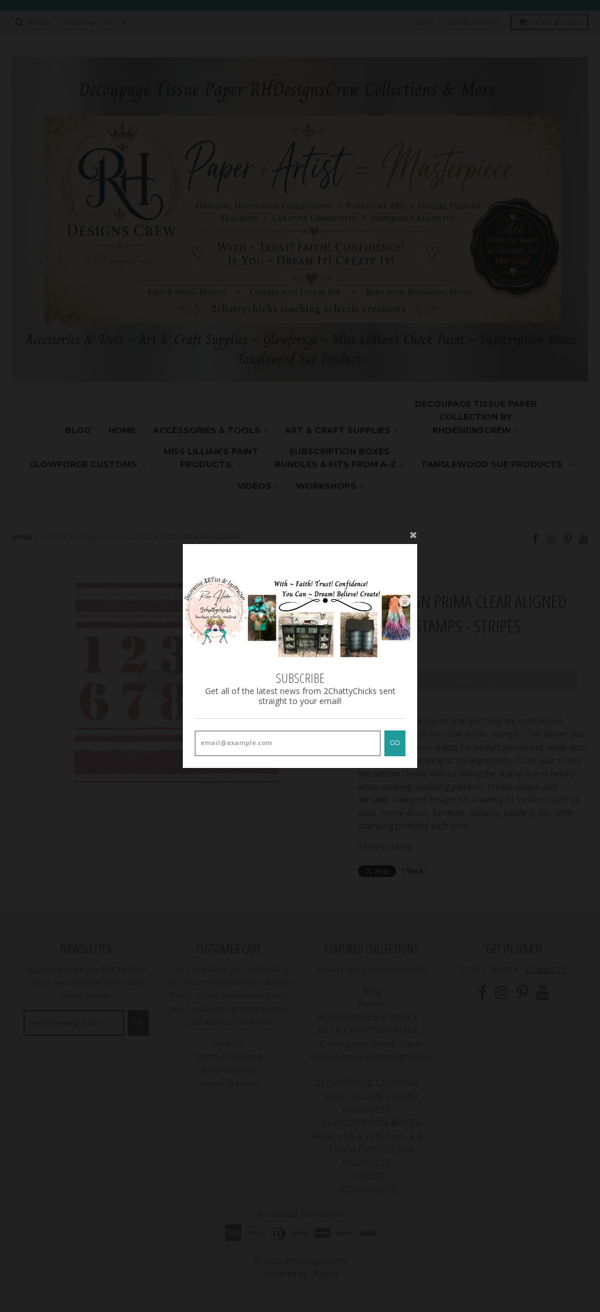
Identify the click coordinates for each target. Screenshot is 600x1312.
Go (395, 743)
